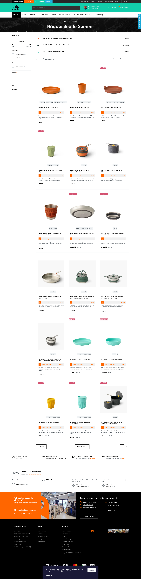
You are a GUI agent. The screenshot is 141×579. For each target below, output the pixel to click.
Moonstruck (109, 102)
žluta (89, 354)
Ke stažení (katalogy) (67, 541)
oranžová (80, 354)
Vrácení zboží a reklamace (88, 1)
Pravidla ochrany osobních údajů (22, 547)
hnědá (82, 228)
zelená (51, 228)
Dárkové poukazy (66, 531)
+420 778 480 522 (90, 7)
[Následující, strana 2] (122, 446)
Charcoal (64, 102)
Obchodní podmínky (19, 539)
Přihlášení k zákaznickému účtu (22, 533)
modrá (85, 354)
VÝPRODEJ (18, 57)
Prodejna (117, 1)
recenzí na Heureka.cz (34, 474)
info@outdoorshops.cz (26, 510)
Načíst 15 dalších (82, 447)
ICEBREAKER (29, 1)
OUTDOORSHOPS (18, 1)
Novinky (40, 539)
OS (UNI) (84, 165)
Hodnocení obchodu (43, 536)
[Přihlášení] (108, 8)
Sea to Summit (20, 66)
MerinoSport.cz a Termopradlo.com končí (71, 552)
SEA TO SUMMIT (39, 1)
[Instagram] (93, 531)
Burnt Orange (49, 102)
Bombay (116, 102)
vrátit (123, 458)
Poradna (64, 536)
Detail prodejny (89, 516)
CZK (124, 1)
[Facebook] (88, 531)
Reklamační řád (18, 544)
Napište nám (41, 541)
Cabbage (42, 102)
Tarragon (121, 102)
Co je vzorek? (65, 547)
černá (55, 228)
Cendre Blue (57, 102)
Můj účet (100, 1)
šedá (86, 228)
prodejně (92, 458)
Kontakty (40, 533)
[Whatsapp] (98, 531)
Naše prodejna (42, 531)
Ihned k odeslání (20, 54)
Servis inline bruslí (66, 549)
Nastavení (49, 575)
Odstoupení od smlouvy (20, 541)
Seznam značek (66, 533)
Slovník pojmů (65, 544)
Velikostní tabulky (66, 539)
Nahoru (42, 447)
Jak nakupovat (109, 1)
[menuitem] (16, 15)
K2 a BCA (48, 1)
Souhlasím (92, 570)
